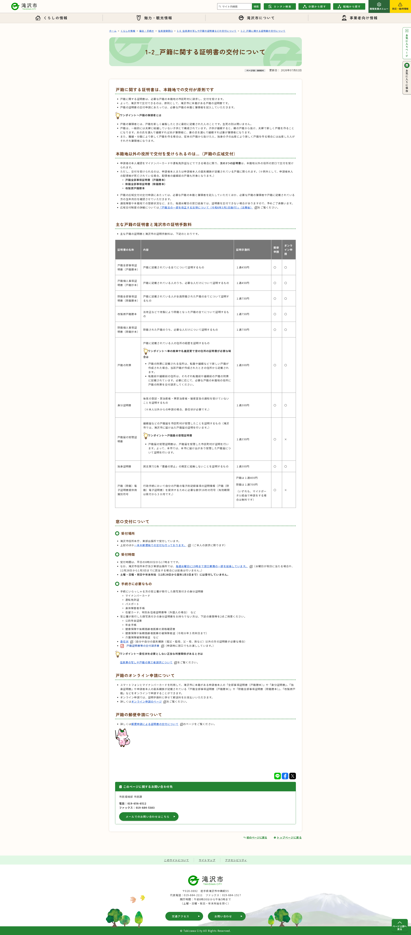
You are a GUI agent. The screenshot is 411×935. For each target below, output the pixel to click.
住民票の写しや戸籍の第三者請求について (146, 662)
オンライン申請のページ (146, 701)
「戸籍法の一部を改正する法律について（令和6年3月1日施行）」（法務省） (206, 207)
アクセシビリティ (236, 860)
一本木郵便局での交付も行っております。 (160, 545)
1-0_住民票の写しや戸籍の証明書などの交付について (206, 30)
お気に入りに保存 (407, 81)
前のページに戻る (257, 837)
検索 (256, 6)
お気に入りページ (407, 45)
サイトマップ (207, 860)
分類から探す (317, 6)
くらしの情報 (55, 17)
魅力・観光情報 (158, 17)
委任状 (124, 641)
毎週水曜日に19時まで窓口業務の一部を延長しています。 (212, 566)
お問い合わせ (223, 916)
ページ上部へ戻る (400, 928)
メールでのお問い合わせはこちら (148, 816)
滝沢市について (261, 17)
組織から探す (352, 6)
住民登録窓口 (165, 30)
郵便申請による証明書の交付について (155, 724)
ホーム (113, 30)
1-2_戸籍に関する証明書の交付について (263, 30)
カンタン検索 (282, 6)
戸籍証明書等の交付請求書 (143, 646)
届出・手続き (146, 30)
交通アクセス (180, 916)
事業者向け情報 (364, 17)
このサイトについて (176, 860)
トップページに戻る (289, 837)
